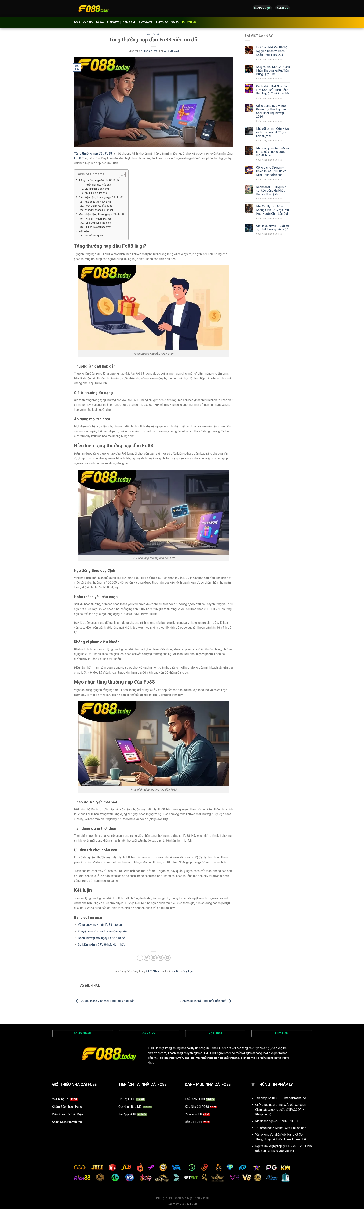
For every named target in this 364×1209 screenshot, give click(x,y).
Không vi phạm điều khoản (99, 209)
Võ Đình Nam (171, 51)
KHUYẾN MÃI (190, 22)
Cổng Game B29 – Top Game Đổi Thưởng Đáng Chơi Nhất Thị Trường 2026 (271, 111)
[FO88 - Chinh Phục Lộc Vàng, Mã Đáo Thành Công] (93, 8)
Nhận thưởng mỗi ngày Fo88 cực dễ (101, 938)
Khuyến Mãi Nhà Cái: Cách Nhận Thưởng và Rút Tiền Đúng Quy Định (273, 70)
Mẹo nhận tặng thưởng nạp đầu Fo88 (102, 214)
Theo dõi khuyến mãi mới (98, 218)
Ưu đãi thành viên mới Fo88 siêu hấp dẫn (107, 1001)
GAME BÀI (129, 22)
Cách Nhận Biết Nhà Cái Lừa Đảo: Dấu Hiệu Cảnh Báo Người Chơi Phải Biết (272, 89)
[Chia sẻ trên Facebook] (140, 958)
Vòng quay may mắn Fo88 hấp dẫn (100, 924)
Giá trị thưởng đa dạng (97, 188)
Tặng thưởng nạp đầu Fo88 (93, 153)
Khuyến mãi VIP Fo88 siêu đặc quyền (102, 931)
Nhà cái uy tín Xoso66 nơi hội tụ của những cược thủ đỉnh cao (272, 151)
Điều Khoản (202, 1198)
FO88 (77, 22)
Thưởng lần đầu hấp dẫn (98, 184)
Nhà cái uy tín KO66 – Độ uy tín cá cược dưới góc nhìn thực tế (272, 132)
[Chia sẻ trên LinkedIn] (167, 958)
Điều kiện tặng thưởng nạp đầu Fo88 (101, 197)
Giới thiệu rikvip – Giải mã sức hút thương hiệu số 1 (272, 227)
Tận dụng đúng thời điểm (98, 222)
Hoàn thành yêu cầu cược (98, 205)
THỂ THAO (162, 22)
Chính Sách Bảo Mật (179, 1198)
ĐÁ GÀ (100, 22)
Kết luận (84, 231)
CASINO (88, 22)
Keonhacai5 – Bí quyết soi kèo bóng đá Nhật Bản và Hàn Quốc (271, 190)
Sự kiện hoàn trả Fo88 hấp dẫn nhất (101, 944)
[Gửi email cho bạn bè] (154, 958)
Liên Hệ (159, 1198)
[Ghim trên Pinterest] (160, 958)
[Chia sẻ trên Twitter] (147, 958)
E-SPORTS (113, 22)
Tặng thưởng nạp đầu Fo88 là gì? (99, 180)
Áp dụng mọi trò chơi (96, 192)
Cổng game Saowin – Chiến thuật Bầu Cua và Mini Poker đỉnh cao (271, 171)
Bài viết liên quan (94, 235)
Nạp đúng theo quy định (98, 201)
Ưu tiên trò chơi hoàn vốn (98, 227)
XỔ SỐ (175, 22)
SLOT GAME (145, 22)
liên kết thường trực (182, 971)
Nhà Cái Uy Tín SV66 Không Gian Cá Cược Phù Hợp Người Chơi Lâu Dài (272, 209)
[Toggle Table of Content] (120, 175)
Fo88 (77, 158)
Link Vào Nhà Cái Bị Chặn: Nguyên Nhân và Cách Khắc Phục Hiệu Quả (273, 51)
